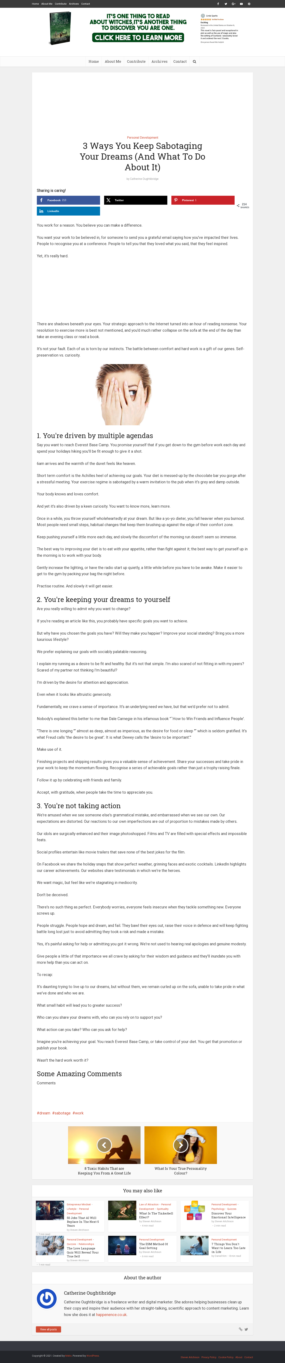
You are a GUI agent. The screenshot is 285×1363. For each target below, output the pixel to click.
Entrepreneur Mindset (79, 1204)
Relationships (86, 1244)
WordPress (92, 1355)
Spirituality (162, 1208)
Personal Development (142, 137)
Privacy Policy (208, 1357)
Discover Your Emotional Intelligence (229, 1215)
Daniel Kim (221, 1255)
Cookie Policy (225, 1357)
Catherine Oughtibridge (144, 178)
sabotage (63, 1113)
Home (35, 3)
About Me (46, 3)
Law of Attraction (149, 1204)
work (79, 1113)
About (238, 1357)
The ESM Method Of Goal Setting (153, 1246)
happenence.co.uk (111, 1314)
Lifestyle (71, 1208)
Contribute (60, 3)
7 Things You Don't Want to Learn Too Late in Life (228, 1248)
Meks (68, 1355)
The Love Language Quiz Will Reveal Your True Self (83, 1252)
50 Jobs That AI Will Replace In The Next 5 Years (83, 1222)
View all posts (48, 1329)
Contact (85, 3)
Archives (74, 3)
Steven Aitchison (79, 1229)
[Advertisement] (142, 101)
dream (44, 1113)
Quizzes (231, 1208)
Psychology (218, 1208)
